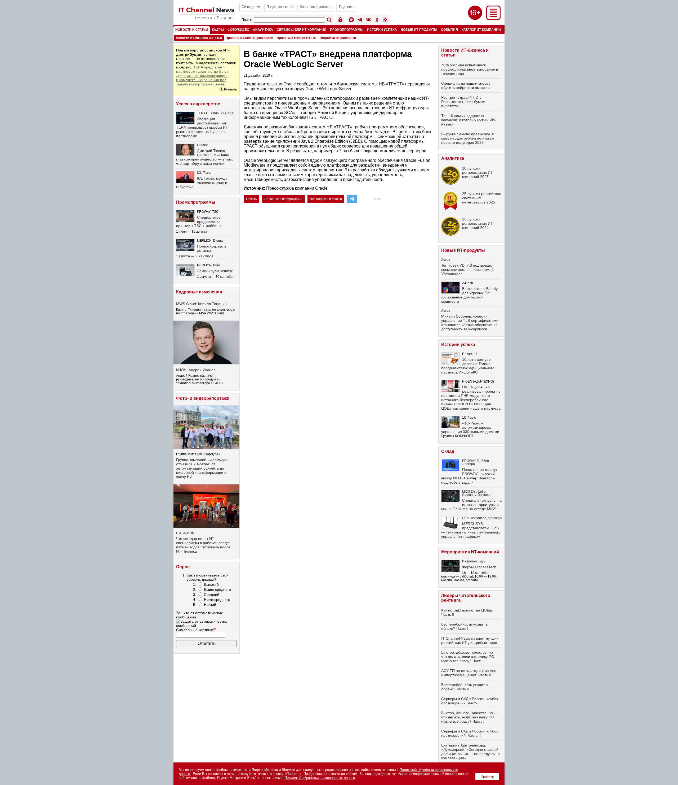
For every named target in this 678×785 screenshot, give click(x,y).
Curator (202, 145)
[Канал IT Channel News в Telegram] (360, 20)
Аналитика (263, 29)
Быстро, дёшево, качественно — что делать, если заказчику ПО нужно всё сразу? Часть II (469, 717)
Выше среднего (217, 589)
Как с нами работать (316, 7)
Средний (211, 594)
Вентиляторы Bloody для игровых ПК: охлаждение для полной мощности (469, 295)
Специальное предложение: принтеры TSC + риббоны (199, 221)
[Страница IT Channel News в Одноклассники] (376, 20)
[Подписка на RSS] (385, 20)
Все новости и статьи (326, 199)
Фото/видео (238, 29)
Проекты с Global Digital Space (249, 38)
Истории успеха (382, 29)
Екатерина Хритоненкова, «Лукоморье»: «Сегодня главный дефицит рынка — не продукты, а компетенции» (470, 751)
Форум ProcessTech (479, 567)
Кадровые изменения (199, 292)
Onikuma (484, 494)
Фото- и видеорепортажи (202, 398)
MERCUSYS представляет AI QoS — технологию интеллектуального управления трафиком (471, 530)
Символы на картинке (196, 630)
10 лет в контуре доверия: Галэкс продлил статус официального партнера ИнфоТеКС (467, 365)
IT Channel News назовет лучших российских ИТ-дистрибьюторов (469, 640)
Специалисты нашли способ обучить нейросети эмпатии (465, 85)
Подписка (346, 7)
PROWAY (469, 460)
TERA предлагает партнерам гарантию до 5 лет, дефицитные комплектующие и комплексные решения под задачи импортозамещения (202, 75)
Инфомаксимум (473, 561)
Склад (447, 451)
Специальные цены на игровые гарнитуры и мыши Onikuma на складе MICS (471, 504)
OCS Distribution (474, 518)
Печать (251, 199)
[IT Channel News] (206, 18)
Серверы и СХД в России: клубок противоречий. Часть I (469, 701)
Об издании (251, 7)
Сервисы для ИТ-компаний (301, 29)
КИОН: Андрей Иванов (195, 370)
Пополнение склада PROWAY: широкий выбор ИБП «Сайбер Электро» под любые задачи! (469, 475)
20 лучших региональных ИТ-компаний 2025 (478, 172)
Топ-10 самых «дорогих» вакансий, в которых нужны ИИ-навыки (468, 120)
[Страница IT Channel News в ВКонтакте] (368, 20)
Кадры (218, 29)
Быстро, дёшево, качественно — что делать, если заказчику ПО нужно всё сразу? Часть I (469, 656)
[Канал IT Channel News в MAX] (351, 20)
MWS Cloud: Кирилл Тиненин (201, 304)
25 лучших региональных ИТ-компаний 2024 (478, 223)
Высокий (211, 584)
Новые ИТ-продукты (419, 29)
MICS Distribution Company (474, 493)
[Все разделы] (493, 18)
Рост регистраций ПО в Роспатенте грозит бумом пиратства (463, 101)
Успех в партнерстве (198, 104)
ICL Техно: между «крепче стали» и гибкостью (201, 182)
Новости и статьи (191, 29)
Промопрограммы (346, 29)
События (449, 29)
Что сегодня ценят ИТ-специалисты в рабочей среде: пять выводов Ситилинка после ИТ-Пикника (203, 544)
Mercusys (495, 518)
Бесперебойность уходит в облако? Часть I (464, 626)
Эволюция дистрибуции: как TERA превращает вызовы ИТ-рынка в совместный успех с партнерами (202, 127)
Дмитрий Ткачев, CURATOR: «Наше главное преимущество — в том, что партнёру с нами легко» (204, 157)
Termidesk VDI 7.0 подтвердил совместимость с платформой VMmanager (467, 269)
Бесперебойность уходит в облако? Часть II (464, 687)
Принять (487, 776)
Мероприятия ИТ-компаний (470, 552)
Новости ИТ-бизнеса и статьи (199, 38)
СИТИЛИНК (185, 533)
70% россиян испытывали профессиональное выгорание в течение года (469, 69)
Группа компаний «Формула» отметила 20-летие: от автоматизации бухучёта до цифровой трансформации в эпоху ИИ (202, 468)
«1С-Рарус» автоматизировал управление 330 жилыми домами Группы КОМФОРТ (470, 429)
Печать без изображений (283, 199)
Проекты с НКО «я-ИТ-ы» (296, 38)
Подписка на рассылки (338, 38)
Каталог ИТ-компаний (481, 29)
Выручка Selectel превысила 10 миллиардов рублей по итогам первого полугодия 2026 (468, 138)
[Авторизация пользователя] (340, 20)
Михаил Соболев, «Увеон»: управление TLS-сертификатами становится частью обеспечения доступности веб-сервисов (469, 322)
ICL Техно (204, 172)
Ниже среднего (217, 599)
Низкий (210, 604)
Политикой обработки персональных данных (320, 778)
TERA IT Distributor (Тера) (215, 113)
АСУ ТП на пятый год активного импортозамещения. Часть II (468, 673)
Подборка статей (279, 7)
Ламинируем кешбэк (215, 271)
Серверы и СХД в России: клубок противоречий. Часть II (469, 733)
